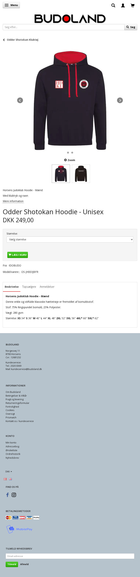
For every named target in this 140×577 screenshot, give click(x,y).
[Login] (123, 5)
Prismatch (11, 417)
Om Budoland (13, 392)
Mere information (13, 201)
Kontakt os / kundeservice (20, 421)
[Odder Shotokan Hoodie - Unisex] (70, 100)
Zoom (71, 160)
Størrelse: (12, 233)
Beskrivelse (12, 286)
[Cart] (132, 5)
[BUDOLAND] (70, 18)
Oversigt (10, 413)
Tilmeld (11, 564)
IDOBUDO (15, 265)
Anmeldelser (47, 286)
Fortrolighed (12, 406)
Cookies (10, 410)
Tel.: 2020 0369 (13, 365)
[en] (10, 478)
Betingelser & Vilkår (16, 395)
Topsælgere (29, 286)
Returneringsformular (17, 403)
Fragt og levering (15, 399)
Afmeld (24, 564)
